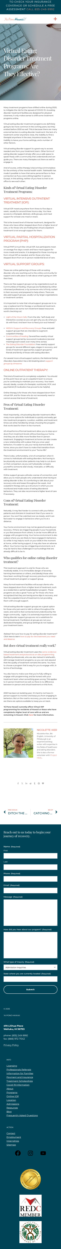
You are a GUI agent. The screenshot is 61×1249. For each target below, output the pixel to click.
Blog (9, 1111)
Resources (12, 1107)
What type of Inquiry (19, 962)
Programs (12, 1092)
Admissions (13, 1104)
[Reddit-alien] (30, 783)
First (6, 850)
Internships (13, 1141)
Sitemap (11, 1144)
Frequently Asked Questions (22, 1115)
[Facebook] (17, 1153)
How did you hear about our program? (28, 929)
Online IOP (13, 1096)
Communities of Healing (17, 336)
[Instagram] (30, 1153)
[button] (55, 19)
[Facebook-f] (18, 783)
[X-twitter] (22, 783)
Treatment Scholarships (20, 1081)
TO (11, 1)
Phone (12, 873)
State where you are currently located (27, 973)
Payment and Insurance (20, 1077)
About (10, 1088)
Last (6, 862)
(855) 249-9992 (20, 1035)
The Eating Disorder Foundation (20, 344)
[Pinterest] (39, 783)
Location (11, 1100)
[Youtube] (43, 1153)
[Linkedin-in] (26, 783)
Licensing (12, 1065)
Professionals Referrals (19, 1069)
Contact (11, 1133)
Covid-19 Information (18, 1084)
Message (13, 897)
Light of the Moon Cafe (16, 317)
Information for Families (20, 1073)
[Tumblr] (35, 783)
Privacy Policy (11, 1045)
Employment (14, 1137)
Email (12, 885)
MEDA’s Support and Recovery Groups (23, 328)
